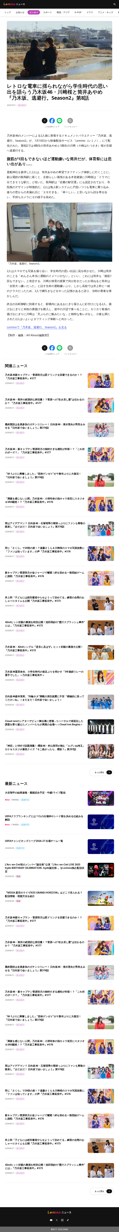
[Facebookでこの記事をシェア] (52, 120)
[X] (57, 1220)
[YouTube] (51, 1220)
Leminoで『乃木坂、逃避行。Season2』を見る (37, 327)
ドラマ (89, 12)
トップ (7, 12)
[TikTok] (68, 1220)
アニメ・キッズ (105, 12)
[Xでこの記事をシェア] (44, 120)
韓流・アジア (63, 12)
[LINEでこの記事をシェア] (59, 120)
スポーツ (47, 12)
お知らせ (20, 12)
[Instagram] (62, 1220)
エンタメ (33, 12)
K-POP (78, 12)
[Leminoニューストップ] (14, 4)
